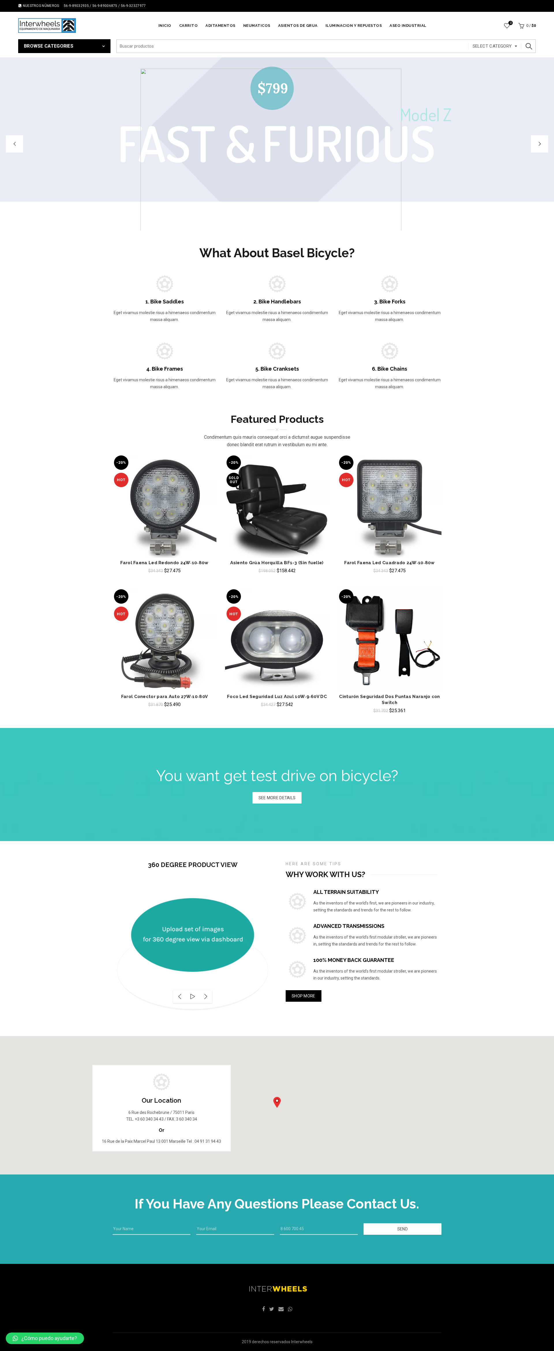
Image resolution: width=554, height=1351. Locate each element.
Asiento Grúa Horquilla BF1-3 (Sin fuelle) (276, 562)
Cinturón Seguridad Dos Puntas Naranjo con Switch (389, 699)
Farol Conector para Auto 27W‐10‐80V (164, 696)
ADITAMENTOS (220, 25)
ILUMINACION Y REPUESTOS (353, 25)
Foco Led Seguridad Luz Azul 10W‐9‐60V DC (277, 696)
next (205, 996)
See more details (277, 797)
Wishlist (510, 23)
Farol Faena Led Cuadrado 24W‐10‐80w (389, 562)
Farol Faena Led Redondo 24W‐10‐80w (164, 562)
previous (179, 996)
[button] (277, 1102)
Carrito (188, 25)
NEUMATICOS (256, 25)
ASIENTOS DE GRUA (298, 25)
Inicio (164, 25)
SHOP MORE (303, 996)
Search (528, 46)
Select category (492, 46)
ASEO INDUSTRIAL (408, 25)
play (192, 996)
